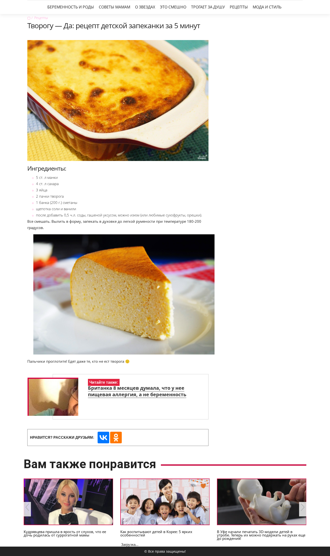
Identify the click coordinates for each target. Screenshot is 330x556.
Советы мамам (114, 7)
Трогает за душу (208, 7)
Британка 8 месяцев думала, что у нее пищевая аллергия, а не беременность (137, 391)
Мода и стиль (267, 7)
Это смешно (173, 7)
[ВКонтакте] (103, 437)
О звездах (145, 7)
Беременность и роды (70, 7)
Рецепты (239, 7)
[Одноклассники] (116, 437)
